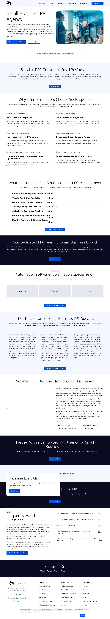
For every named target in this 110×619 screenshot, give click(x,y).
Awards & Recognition (90, 601)
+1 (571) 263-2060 (18, 594)
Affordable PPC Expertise (19, 117)
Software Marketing (67, 597)
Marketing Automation (68, 594)
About (52, 3)
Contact (85, 605)
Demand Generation (68, 590)
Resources (83, 3)
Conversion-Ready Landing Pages (73, 137)
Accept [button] (82, 615)
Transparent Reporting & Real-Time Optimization (25, 157)
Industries (61, 3)
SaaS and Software (45, 586)
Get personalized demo (16, 42)
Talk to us (55, 259)
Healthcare (42, 597)
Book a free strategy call (55, 305)
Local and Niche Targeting (69, 117)
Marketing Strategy (67, 586)
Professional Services (46, 601)
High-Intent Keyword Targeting (22, 137)
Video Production (66, 601)
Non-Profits (42, 590)
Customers (72, 3)
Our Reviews (87, 590)
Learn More (34, 42)
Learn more (55, 86)
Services (42, 3)
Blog (84, 597)
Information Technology (47, 605)
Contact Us (97, 3)
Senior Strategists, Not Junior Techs (74, 156)
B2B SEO (64, 605)
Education (42, 594)
